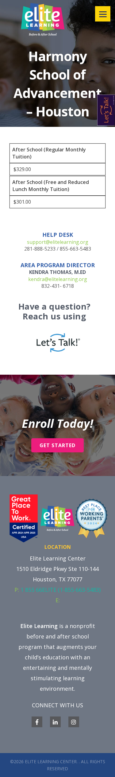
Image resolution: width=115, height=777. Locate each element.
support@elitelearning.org (57, 242)
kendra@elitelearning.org (57, 279)
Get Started (57, 445)
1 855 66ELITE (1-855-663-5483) (61, 589)
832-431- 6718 (57, 286)
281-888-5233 (40, 248)
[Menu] (102, 13)
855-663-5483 (75, 248)
